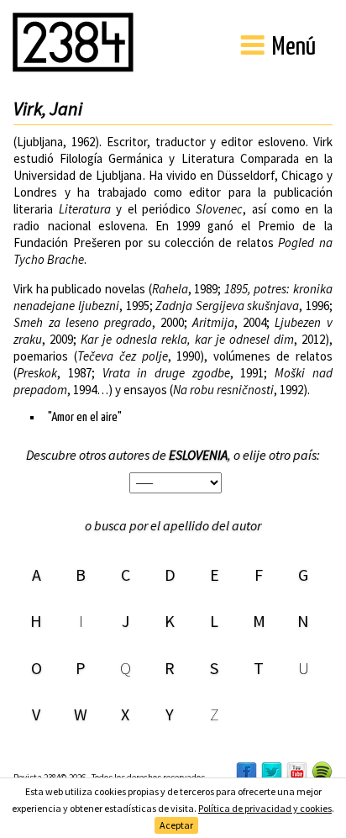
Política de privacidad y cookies (265, 808)
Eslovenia (198, 454)
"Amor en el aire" (85, 417)
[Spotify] (322, 771)
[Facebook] (246, 772)
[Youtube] (296, 772)
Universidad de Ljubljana (77, 175)
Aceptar (176, 825)
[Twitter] (271, 772)
